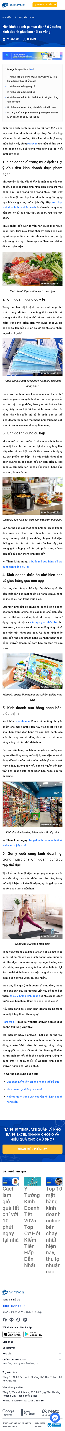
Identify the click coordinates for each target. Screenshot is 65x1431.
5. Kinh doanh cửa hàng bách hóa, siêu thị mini (31, 107)
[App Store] (12, 1334)
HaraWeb (8, 1021)
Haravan (32, 143)
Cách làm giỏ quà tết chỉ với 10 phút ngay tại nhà (10, 1214)
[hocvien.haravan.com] (16, 4)
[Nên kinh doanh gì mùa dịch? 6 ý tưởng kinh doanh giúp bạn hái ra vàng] (10, 1181)
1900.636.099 (13, 1306)
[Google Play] (33, 1334)
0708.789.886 (36, 1400)
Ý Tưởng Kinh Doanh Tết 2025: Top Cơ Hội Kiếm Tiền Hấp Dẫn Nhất (32, 1227)
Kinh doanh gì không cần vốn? (24, 1089)
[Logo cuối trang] (13, 1292)
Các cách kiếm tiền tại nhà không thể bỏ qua (33, 1081)
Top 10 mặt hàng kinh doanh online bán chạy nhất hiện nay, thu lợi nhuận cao (54, 1230)
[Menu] (60, 4)
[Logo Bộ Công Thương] (54, 1424)
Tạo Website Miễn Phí (44, 4)
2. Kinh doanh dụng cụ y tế (21, 86)
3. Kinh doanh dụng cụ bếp (21, 92)
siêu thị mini (23, 721)
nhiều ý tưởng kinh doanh (25, 995)
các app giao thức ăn (43, 622)
